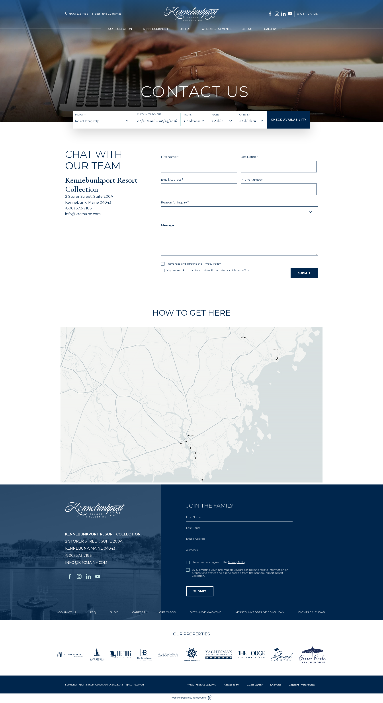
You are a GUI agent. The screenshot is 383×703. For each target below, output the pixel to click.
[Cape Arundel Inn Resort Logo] (97, 654)
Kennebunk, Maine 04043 (88, 202)
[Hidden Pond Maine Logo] (70, 654)
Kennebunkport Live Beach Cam (259, 612)
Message (167, 225)
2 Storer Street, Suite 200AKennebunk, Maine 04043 (103, 541)
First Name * (169, 156)
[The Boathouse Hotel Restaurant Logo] (144, 654)
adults (215, 115)
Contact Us (67, 612)
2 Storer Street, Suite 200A (89, 196)
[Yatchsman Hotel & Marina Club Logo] (218, 654)
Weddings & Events (216, 29)
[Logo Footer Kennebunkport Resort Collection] (95, 509)
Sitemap (275, 684)
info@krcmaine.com (83, 214)
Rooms (188, 115)
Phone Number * (253, 179)
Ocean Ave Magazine (205, 612)
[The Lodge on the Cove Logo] (251, 654)
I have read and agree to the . (194, 263)
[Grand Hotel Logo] (282, 654)
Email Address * (172, 179)
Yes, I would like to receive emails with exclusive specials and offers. (208, 270)
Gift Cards (307, 13)
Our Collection (119, 29)
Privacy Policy (212, 263)
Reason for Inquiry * (175, 202)
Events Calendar (311, 612)
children (244, 115)
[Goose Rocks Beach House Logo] (312, 654)
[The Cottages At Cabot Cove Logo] (168, 654)
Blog (114, 612)
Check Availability (288, 119)
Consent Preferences (302, 684)
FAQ (93, 612)
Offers (185, 29)
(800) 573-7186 (78, 13)
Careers (138, 612)
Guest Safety (254, 684)
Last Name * (249, 156)
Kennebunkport (155, 29)
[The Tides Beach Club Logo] (120, 654)
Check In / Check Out (149, 114)
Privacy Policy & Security (200, 684)
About (247, 29)
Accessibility (231, 684)
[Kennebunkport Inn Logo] (191, 654)
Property (80, 115)
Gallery (270, 29)
